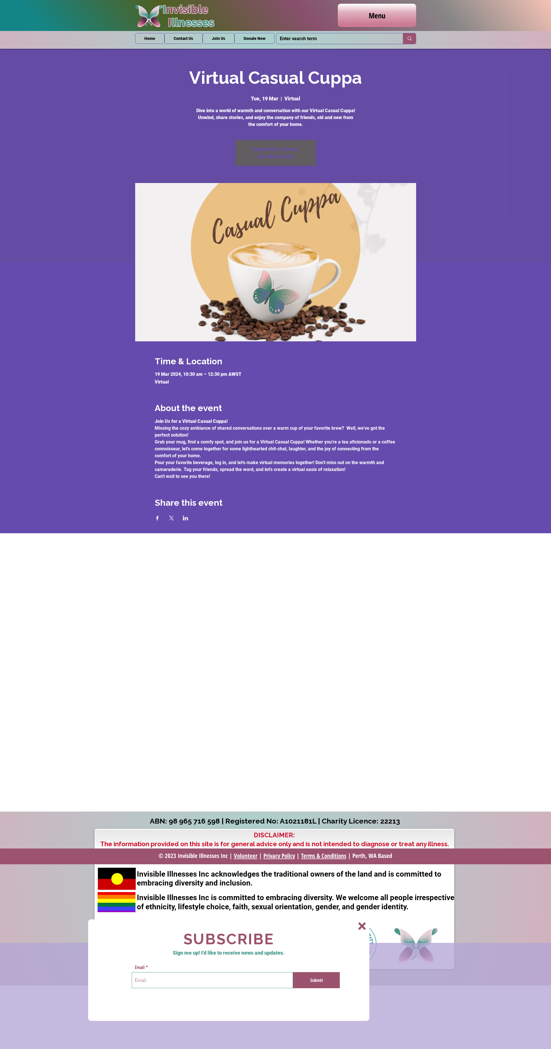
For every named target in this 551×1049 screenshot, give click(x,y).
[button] (362, 926)
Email (140, 967)
